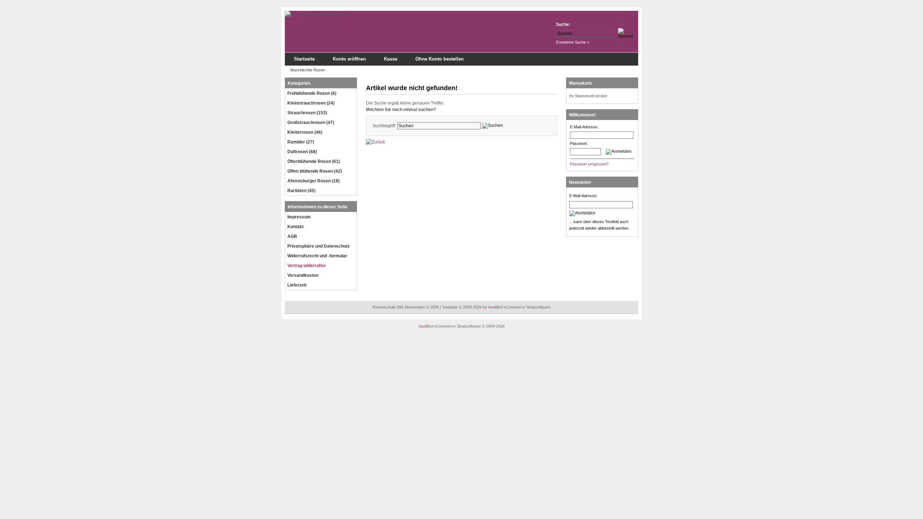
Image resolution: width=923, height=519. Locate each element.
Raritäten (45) (301, 190)
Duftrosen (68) (302, 151)
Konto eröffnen (349, 59)
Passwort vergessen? (589, 164)
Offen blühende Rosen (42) (314, 171)
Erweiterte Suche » (572, 42)
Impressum (299, 216)
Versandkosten (302, 275)
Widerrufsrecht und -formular (317, 255)
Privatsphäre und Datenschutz (318, 246)
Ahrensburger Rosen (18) (313, 180)
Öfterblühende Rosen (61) (313, 161)
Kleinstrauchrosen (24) (311, 103)
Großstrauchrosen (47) (310, 122)
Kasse (390, 59)
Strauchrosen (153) (307, 112)
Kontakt (295, 226)
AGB (292, 236)
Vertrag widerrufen (306, 265)
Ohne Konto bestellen (439, 59)
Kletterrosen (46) (304, 132)
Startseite (304, 59)
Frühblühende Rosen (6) (311, 93)
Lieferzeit (296, 285)
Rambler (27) (300, 142)
